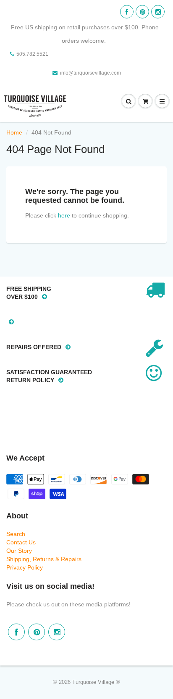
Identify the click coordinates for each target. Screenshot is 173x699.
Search (15, 534)
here (64, 215)
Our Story (19, 550)
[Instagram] (158, 11)
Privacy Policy (24, 567)
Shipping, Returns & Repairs (43, 559)
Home (14, 132)
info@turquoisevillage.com (90, 73)
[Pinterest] (142, 11)
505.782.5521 (32, 54)
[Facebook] (127, 11)
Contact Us (21, 542)
